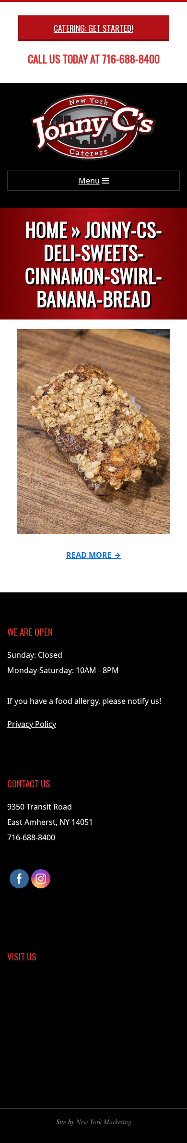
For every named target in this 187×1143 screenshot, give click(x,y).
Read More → (93, 555)
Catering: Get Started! (93, 28)
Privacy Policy (31, 724)
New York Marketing (103, 1121)
